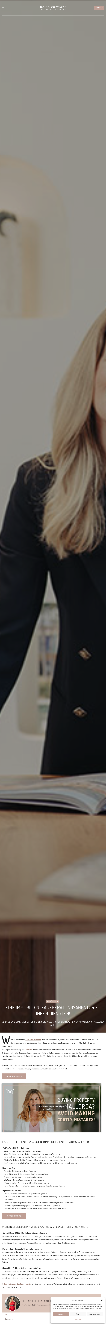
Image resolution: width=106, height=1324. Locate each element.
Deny (77, 1314)
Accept (60, 1314)
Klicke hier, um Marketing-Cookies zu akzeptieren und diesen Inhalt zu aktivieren (51, 1108)
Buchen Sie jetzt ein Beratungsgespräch (16, 1284)
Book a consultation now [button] (14, 1076)
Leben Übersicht (52, 1001)
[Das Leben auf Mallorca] (53, 7)
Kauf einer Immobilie (33, 1039)
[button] (102, 1300)
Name (8, 1314)
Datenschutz (78, 1319)
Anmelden (99, 8)
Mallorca (29, 1049)
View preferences (94, 1314)
